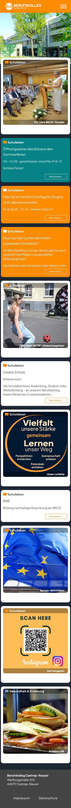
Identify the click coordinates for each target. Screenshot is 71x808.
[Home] (23, 6)
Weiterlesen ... (56, 176)
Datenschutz (48, 798)
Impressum (21, 798)
